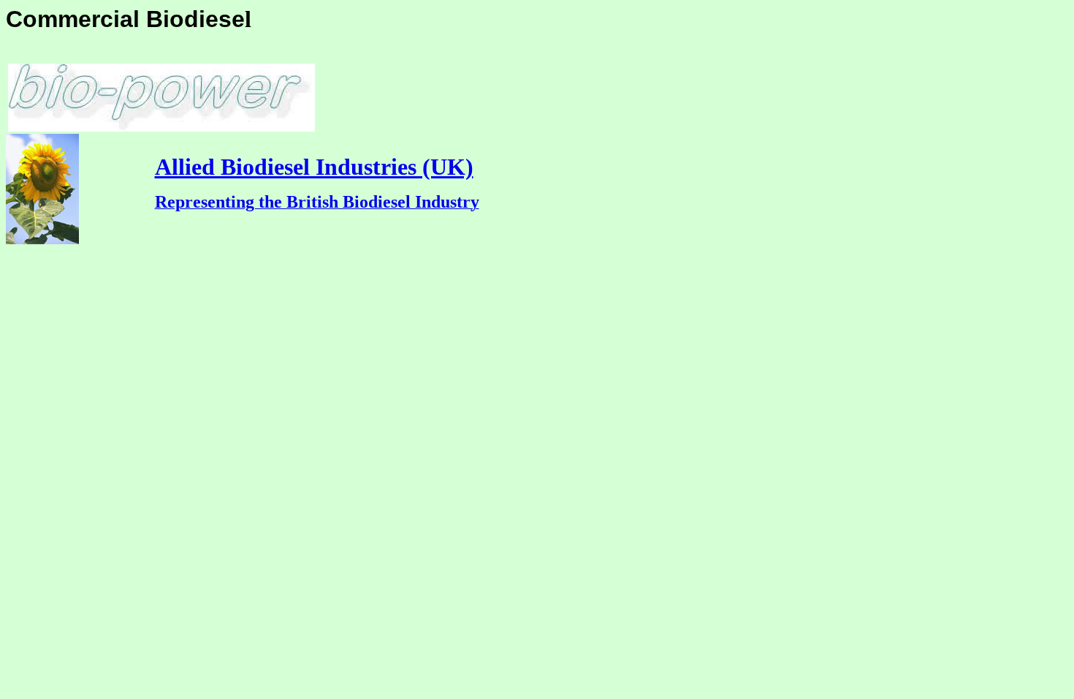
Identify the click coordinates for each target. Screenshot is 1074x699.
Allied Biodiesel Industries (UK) (314, 167)
